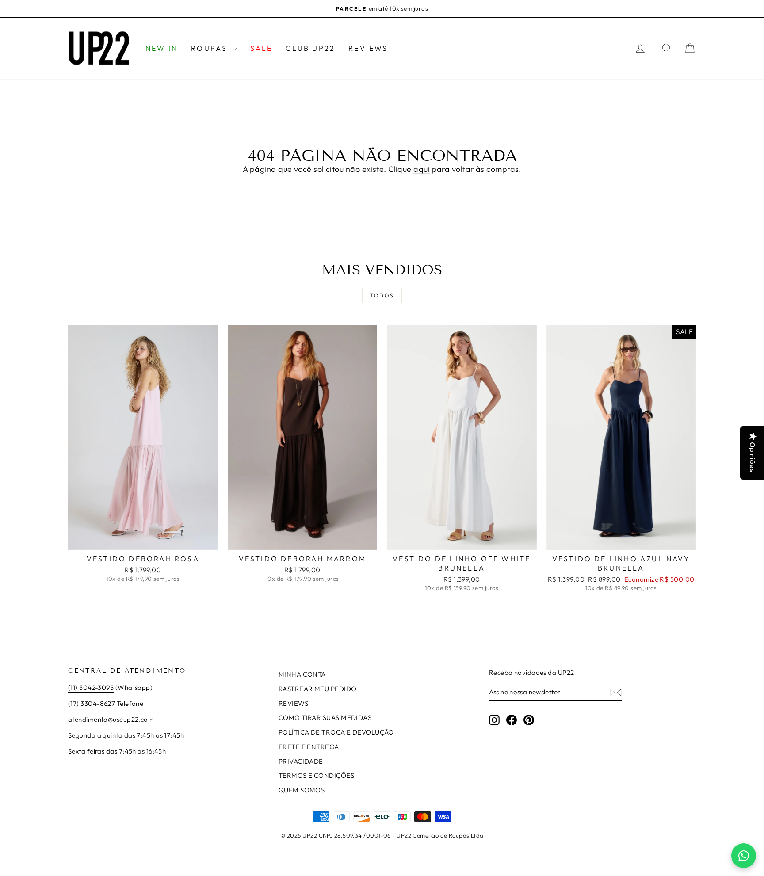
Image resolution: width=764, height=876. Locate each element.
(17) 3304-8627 (91, 703)
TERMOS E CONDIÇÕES (316, 775)
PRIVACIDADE (301, 761)
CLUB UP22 (310, 48)
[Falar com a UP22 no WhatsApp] (743, 855)
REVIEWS (368, 48)
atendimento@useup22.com (111, 719)
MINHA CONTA (302, 674)
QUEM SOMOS (302, 790)
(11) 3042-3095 (91, 687)
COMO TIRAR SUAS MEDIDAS (325, 717)
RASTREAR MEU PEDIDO (318, 689)
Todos (382, 295)
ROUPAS (210, 48)
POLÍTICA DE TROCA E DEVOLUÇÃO (336, 732)
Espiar (143, 540)
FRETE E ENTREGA (309, 747)
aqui (421, 169)
